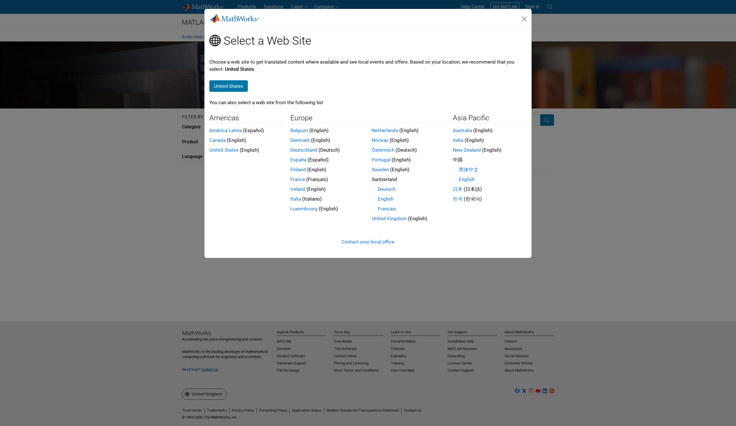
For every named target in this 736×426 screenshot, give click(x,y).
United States (224, 150)
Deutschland (303, 150)
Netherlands (385, 130)
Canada (217, 140)
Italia (295, 199)
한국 (458, 199)
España (298, 160)
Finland (298, 169)
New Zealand (467, 150)
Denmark (300, 140)
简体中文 (468, 169)
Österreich (383, 150)
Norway (380, 140)
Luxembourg (304, 209)
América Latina (225, 130)
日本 (458, 189)
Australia (462, 130)
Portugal (381, 160)
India (458, 140)
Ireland (297, 189)
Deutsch (387, 189)
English (386, 199)
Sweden (380, 169)
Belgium (299, 130)
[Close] (524, 19)
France (297, 179)
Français (387, 209)
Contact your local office (368, 242)
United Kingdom (389, 218)
